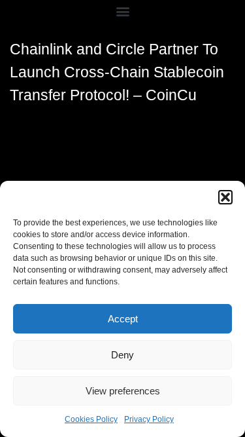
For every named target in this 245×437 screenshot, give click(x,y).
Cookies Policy (91, 419)
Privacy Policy (149, 419)
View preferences (123, 390)
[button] (225, 197)
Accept (123, 318)
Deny (122, 354)
